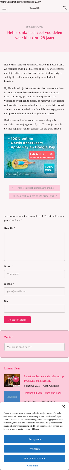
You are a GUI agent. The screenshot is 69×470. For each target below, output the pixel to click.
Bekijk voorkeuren (34, 458)
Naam (8, 266)
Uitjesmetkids (34, 8)
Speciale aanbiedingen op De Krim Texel (33, 196)
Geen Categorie (51, 385)
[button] (63, 406)
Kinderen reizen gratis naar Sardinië (36, 187)
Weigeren (34, 448)
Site (6, 301)
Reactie (9, 228)
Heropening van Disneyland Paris (42, 392)
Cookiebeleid (32, 466)
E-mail (9, 283)
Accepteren (34, 439)
